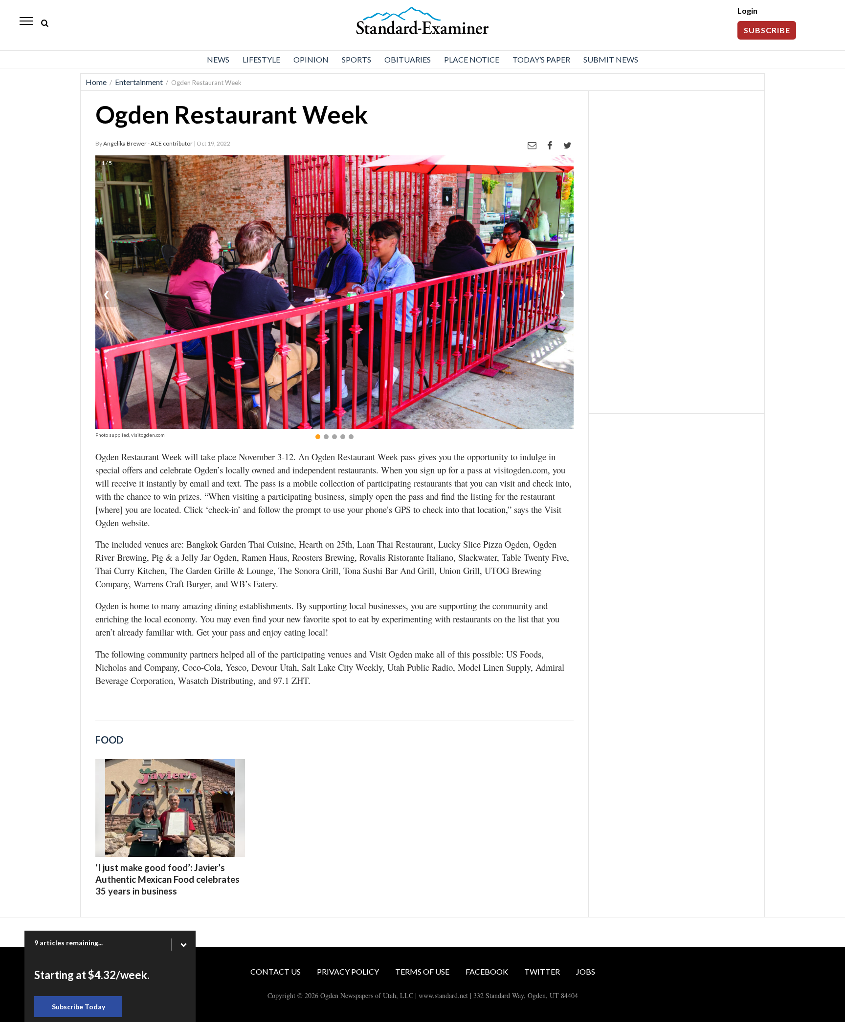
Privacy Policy (348, 971)
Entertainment (139, 81)
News (218, 59)
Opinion (311, 59)
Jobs (585, 971)
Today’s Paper (541, 59)
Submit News (610, 59)
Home (96, 81)
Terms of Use (422, 971)
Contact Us (275, 971)
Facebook (487, 971)
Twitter (542, 971)
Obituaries (407, 59)
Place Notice (471, 59)
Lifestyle (261, 59)
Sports (356, 59)
